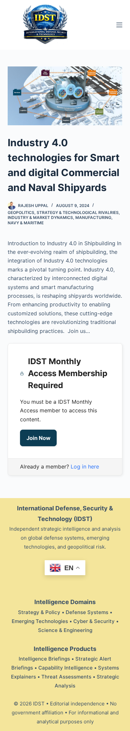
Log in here (85, 466)
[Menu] (119, 25)
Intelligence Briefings (44, 659)
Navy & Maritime (26, 222)
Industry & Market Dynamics (40, 217)
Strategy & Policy (39, 612)
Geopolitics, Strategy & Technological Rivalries (63, 212)
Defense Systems (87, 612)
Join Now (38, 438)
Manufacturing (93, 217)
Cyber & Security (94, 621)
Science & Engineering (65, 630)
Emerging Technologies (40, 621)
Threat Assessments (66, 677)
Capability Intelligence (65, 668)
